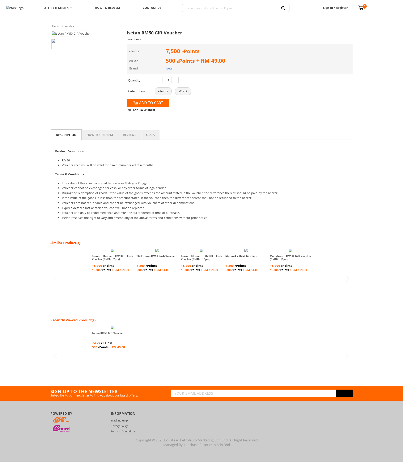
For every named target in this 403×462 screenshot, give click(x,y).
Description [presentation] (66, 135)
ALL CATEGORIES (57, 8)
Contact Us (152, 8)
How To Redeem (107, 8)
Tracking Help (119, 420)
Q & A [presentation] (150, 135)
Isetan (170, 68)
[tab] (66, 134)
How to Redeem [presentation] (99, 135)
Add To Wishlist (144, 110)
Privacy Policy (119, 426)
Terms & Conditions (123, 431)
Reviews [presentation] (129, 135)
